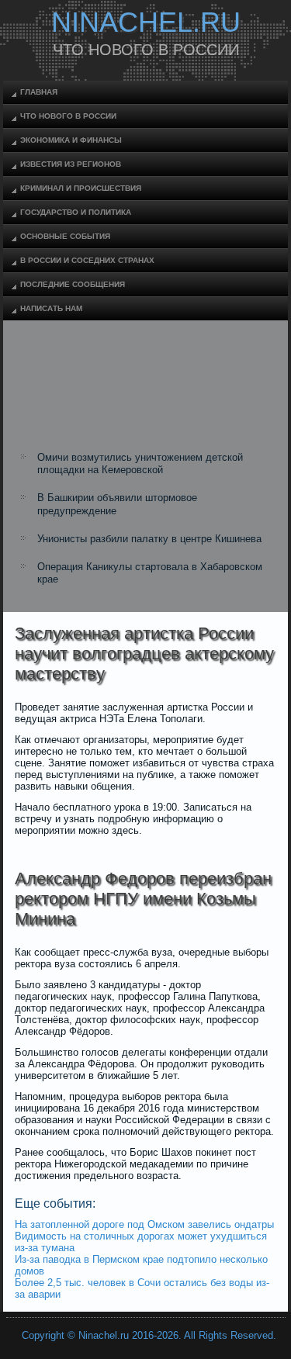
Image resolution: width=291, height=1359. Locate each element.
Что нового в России (68, 116)
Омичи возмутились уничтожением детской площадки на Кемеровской (140, 463)
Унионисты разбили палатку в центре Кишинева (149, 539)
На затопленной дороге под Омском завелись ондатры (144, 1224)
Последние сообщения (72, 284)
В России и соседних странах (87, 260)
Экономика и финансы (71, 140)
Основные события (65, 236)
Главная (38, 92)
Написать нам (51, 308)
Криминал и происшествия (80, 188)
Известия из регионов (70, 164)
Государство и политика (75, 212)
